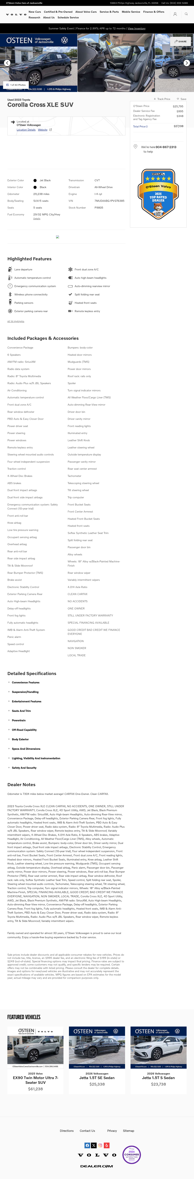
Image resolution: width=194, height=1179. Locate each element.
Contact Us (87, 1130)
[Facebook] (87, 1142)
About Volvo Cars (86, 11)
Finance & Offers (153, 11)
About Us (49, 17)
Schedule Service (68, 17)
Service (109, 11)
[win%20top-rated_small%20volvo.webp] (158, 194)
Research (34, 17)
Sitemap (128, 1130)
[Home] (16, 14)
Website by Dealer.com (97, 1166)
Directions (67, 1130)
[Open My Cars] (174, 14)
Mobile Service (131, 11)
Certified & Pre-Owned (58, 11)
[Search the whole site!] (186, 14)
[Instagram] (100, 1142)
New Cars (35, 11)
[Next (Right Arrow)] (187, 63)
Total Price (139, 126)
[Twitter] (94, 1142)
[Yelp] (107, 1142)
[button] (66, 682)
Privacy (112, 1130)
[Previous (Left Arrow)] (7, 63)
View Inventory (137, 28)
